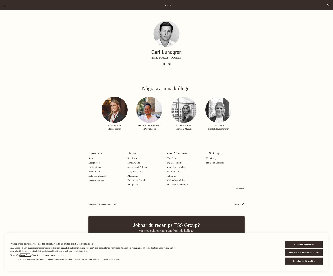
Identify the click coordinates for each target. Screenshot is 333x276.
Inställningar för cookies (304, 261)
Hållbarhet (171, 176)
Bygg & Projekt (173, 162)
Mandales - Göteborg (176, 167)
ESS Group (211, 158)
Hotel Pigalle (133, 162)
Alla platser (132, 184)
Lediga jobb (94, 162)
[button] (328, 5)
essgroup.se (240, 188)
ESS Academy (173, 171)
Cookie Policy (25, 255)
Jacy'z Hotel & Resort (137, 167)
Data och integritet (97, 176)
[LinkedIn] (169, 64)
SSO (115, 204)
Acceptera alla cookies (304, 244)
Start (90, 158)
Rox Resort (132, 158)
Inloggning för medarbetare (99, 204)
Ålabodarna (132, 176)
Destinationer (94, 167)
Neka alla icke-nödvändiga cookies (304, 253)
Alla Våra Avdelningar (177, 184)
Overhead (176, 57)
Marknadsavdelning (175, 180)
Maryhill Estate (134, 171)
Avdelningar (94, 171)
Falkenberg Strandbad (137, 180)
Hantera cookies (96, 180)
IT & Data (171, 158)
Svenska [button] (238, 204)
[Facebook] (164, 64)
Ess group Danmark (215, 162)
